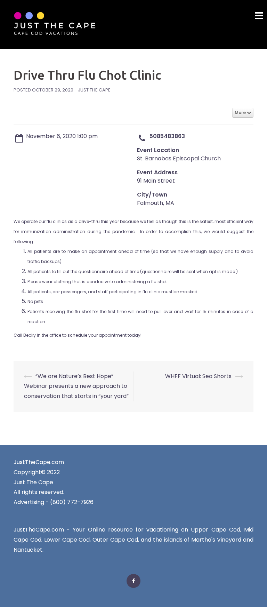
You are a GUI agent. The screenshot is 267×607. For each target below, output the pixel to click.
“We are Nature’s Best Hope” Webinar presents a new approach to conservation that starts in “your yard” (76, 386)
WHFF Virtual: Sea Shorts (198, 376)
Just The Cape (94, 90)
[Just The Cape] (54, 24)
